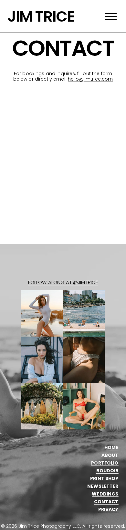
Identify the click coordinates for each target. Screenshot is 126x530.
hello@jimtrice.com (90, 79)
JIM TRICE (40, 16)
